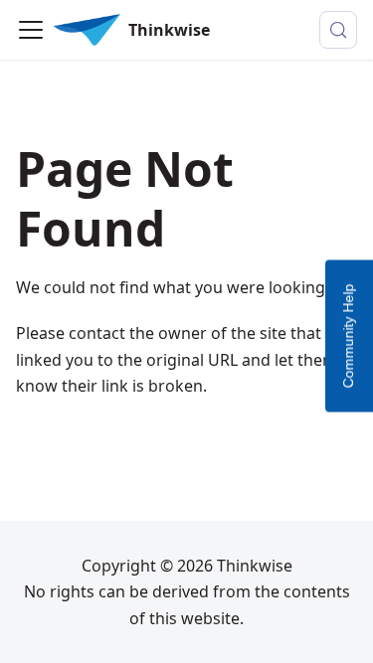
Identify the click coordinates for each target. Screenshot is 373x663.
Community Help (348, 335)
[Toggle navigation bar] (31, 30)
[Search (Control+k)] (338, 30)
